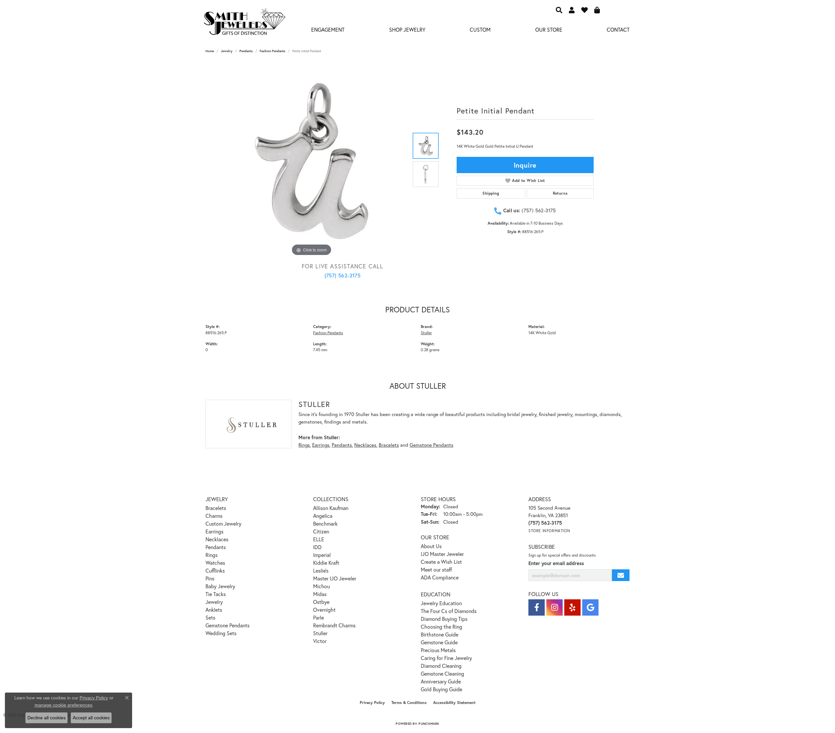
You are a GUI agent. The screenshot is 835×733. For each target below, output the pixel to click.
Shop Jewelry (407, 29)
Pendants (246, 51)
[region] (311, 160)
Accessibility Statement (454, 702)
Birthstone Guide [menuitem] (439, 634)
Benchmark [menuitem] (325, 523)
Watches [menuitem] (215, 562)
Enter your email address (556, 563)
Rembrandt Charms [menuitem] (334, 625)
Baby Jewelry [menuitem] (220, 586)
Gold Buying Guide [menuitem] (441, 689)
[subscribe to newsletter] (621, 575)
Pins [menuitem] (209, 578)
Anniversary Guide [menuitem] (441, 681)
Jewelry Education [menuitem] (441, 603)
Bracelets (389, 444)
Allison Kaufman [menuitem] (330, 507)
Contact (618, 29)
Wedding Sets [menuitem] (220, 633)
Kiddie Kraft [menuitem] (326, 562)
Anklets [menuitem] (213, 609)
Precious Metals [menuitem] (438, 650)
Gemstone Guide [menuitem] (439, 642)
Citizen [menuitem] (321, 531)
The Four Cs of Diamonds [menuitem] (449, 610)
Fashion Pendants (272, 51)
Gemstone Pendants (431, 444)
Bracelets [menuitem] (215, 507)
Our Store (548, 29)
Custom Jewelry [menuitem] (223, 523)
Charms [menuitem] (213, 515)
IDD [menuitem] (317, 547)
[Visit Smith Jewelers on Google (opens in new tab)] (590, 607)
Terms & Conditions (409, 702)
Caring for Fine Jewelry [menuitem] (446, 657)
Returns (560, 193)
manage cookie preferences (63, 705)
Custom (480, 29)
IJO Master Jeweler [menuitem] (442, 553)
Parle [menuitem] (318, 617)
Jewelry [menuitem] (214, 601)
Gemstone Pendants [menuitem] (227, 625)
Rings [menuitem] (211, 554)
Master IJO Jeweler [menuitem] (334, 578)
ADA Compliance (440, 577)
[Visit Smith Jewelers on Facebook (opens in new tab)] (536, 607)
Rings (304, 444)
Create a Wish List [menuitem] (441, 561)
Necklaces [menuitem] (216, 539)
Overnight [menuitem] (324, 609)
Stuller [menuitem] (320, 633)
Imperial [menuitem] (322, 554)
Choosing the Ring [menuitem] (441, 626)
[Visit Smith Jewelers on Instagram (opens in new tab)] (554, 607)
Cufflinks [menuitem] (215, 570)
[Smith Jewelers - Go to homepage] (244, 23)
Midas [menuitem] (319, 594)
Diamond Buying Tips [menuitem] (444, 618)
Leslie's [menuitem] (320, 570)
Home (209, 51)
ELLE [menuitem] (318, 539)
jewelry (227, 51)
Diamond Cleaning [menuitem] (441, 665)
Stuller (426, 332)
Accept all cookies (91, 717)
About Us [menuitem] (431, 546)
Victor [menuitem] (319, 640)
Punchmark (428, 724)
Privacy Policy (372, 702)
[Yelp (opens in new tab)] (572, 607)
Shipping (490, 193)
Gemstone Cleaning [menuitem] (442, 673)
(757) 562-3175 (343, 275)
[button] (559, 10)
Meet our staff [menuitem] (436, 569)
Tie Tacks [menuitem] (215, 594)
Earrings (320, 444)
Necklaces (365, 444)
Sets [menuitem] (210, 617)
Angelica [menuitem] (322, 515)
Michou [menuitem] (321, 586)
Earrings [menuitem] (214, 531)
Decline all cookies (46, 717)
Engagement (327, 29)
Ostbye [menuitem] (321, 601)
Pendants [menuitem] (215, 547)
